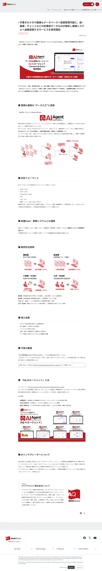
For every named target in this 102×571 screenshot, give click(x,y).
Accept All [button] (71, 567)
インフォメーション (57, 10)
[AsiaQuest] (9, 4)
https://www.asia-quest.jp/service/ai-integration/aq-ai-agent (46, 387)
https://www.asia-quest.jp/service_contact (47, 365)
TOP (48, 10)
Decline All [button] (79, 567)
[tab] (97, 4)
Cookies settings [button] (63, 567)
